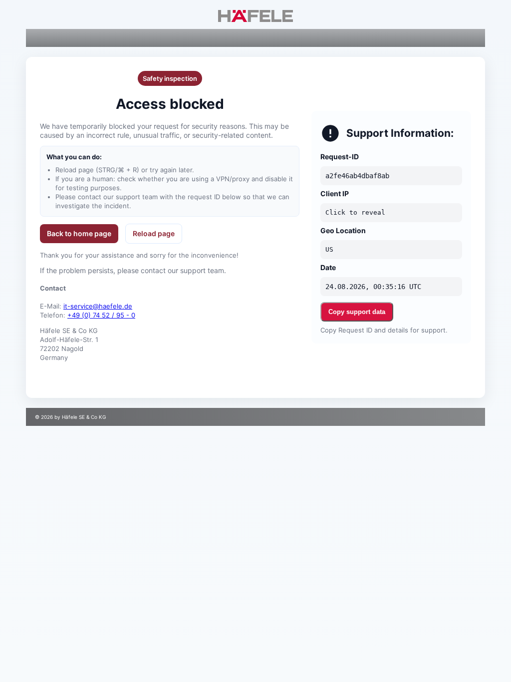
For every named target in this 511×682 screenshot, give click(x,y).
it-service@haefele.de (97, 306)
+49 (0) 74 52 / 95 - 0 (101, 315)
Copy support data (356, 312)
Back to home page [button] (79, 233)
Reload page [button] (154, 233)
